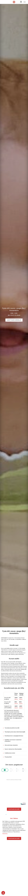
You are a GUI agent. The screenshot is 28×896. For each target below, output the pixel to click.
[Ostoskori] (21, 2)
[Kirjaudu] (3, 893)
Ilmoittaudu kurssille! (14, 320)
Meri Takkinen (14, 818)
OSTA (16, 699)
